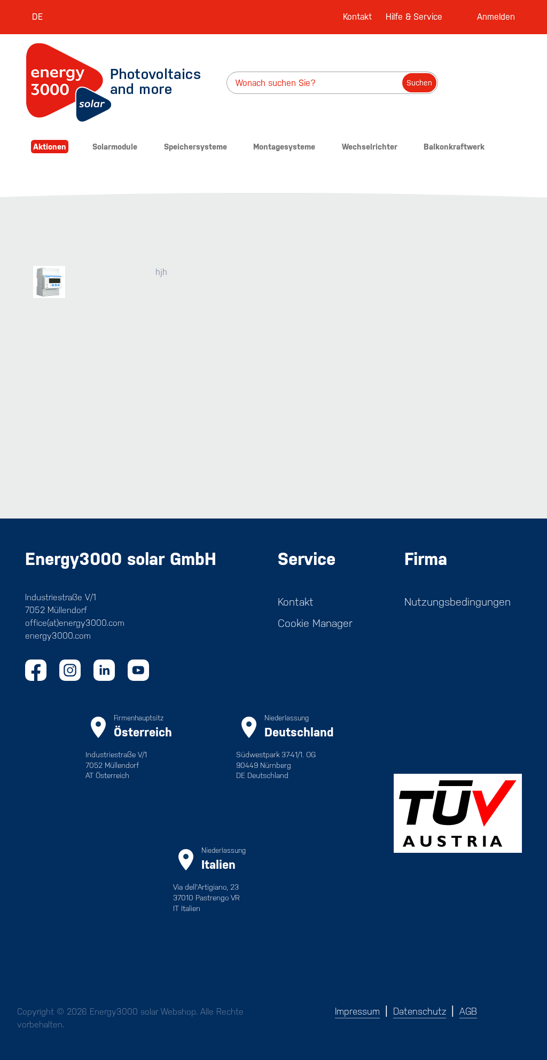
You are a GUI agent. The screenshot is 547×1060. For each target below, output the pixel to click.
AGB (468, 1011)
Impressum (357, 1011)
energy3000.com (58, 636)
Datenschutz (419, 1011)
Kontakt (357, 17)
